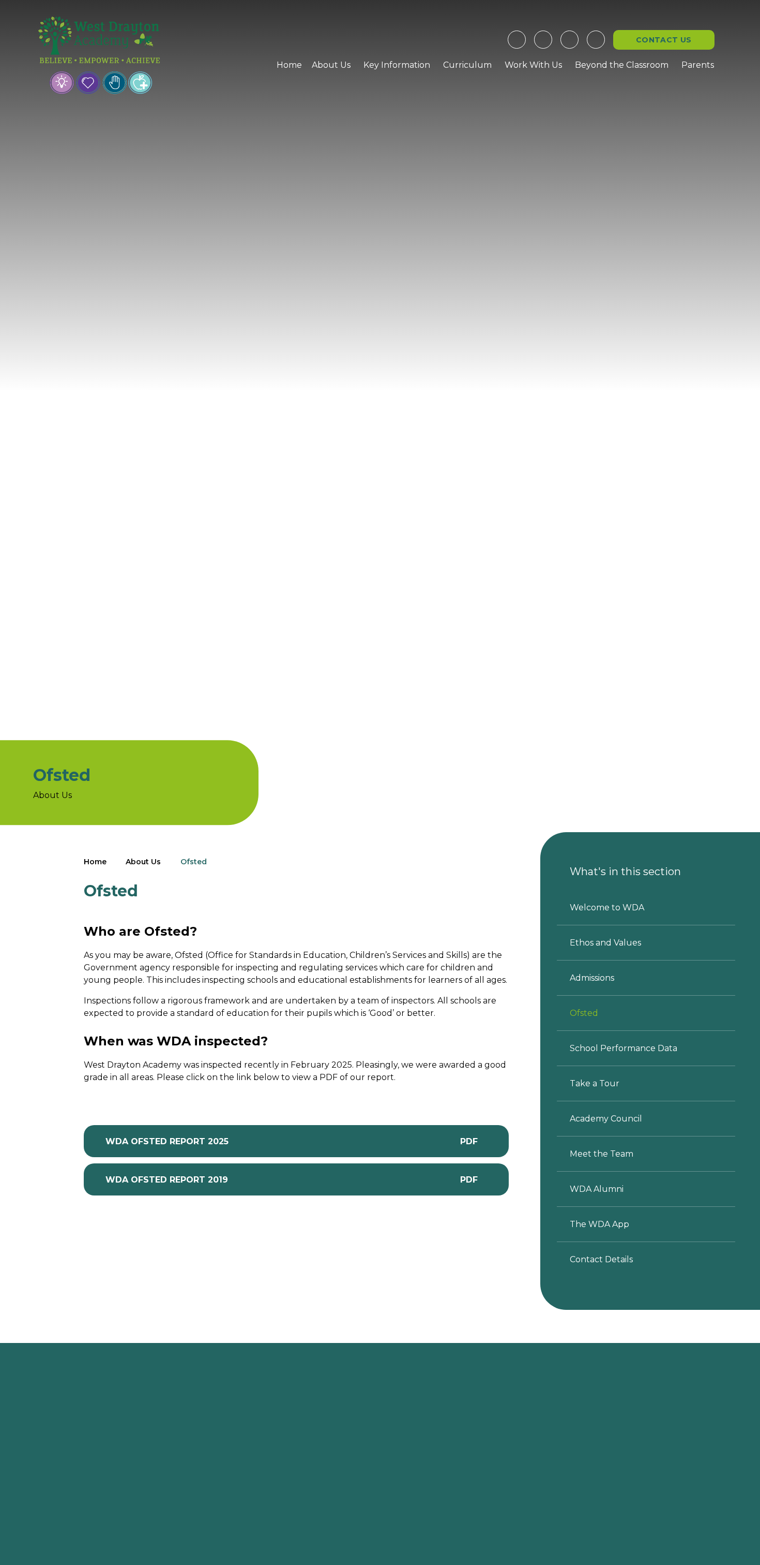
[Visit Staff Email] (543, 39)
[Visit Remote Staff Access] (516, 39)
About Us (143, 861)
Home (95, 861)
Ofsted (193, 861)
